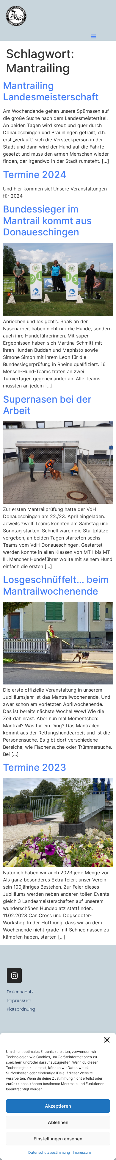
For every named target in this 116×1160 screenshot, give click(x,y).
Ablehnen (58, 1122)
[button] (107, 1040)
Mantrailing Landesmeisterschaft (51, 91)
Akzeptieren (58, 1106)
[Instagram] (14, 975)
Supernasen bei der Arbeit (47, 404)
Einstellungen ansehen (58, 1139)
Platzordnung (21, 1009)
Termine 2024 (34, 174)
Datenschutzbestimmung (49, 1152)
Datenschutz (20, 992)
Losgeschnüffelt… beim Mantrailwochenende (56, 585)
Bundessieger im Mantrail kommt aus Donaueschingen (47, 220)
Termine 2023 (34, 767)
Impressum (82, 1152)
